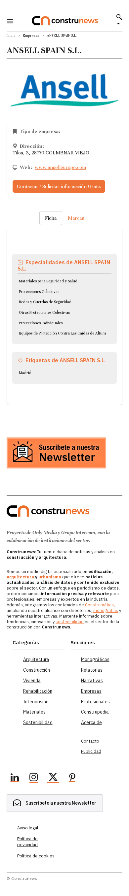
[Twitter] (53, 778)
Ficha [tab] (51, 218)
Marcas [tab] (76, 218)
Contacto (90, 741)
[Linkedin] (14, 778)
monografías (105, 610)
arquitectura (20, 577)
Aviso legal (27, 828)
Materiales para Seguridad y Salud (48, 281)
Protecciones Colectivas (39, 291)
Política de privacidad (27, 842)
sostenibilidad (70, 621)
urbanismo (49, 577)
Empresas (31, 35)
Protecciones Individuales (41, 323)
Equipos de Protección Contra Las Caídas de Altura (62, 333)
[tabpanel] (64, 310)
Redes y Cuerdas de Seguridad (45, 302)
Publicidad (91, 751)
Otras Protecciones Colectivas (44, 312)
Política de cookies (36, 856)
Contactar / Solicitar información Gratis (59, 186)
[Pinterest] (72, 778)
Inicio (11, 35)
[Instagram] (34, 778)
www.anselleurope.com (60, 167)
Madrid (25, 372)
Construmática (99, 605)
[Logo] (65, 20)
